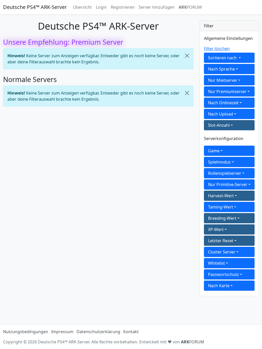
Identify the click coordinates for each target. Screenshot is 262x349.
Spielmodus (219, 162)
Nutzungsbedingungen (25, 331)
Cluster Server (221, 252)
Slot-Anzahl (219, 125)
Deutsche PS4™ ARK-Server (35, 7)
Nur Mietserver (222, 80)
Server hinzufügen (156, 7)
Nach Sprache (221, 69)
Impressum (62, 331)
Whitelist (216, 263)
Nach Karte (219, 285)
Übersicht (82, 7)
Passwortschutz (223, 274)
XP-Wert (216, 229)
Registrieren (123, 7)
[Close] (187, 56)
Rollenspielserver (224, 173)
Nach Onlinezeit (223, 103)
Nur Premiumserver (227, 91)
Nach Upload (220, 114)
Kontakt (131, 331)
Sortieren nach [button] (223, 58)
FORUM (190, 7)
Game (214, 151)
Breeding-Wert (222, 218)
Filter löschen (217, 48)
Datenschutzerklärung (98, 331)
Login (101, 7)
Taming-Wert (220, 207)
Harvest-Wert (221, 196)
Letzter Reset (220, 240)
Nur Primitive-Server (227, 184)
